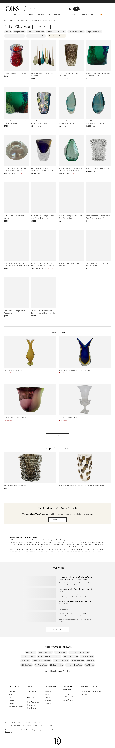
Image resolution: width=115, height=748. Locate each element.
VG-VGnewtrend (75, 551)
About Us (48, 691)
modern (42, 549)
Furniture (30, 15)
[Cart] (109, 9)
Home (6, 20)
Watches (66, 15)
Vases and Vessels (36, 20)
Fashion (75, 15)
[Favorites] (105, 9)
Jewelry (56, 15)
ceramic (63, 542)
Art (48, 15)
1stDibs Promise (68, 700)
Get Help (66, 694)
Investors (48, 701)
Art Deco (80, 549)
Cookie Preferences (39, 725)
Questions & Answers (16, 707)
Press (47, 694)
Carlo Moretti (65, 551)
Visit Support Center (70, 697)
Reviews (48, 704)
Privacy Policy (37, 722)
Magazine (91, 691)
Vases (46, 20)
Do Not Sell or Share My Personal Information (18, 725)
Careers (47, 697)
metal (55, 542)
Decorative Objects (23, 20)
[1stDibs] (11, 8)
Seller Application (33, 702)
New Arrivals (18, 15)
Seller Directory (32, 708)
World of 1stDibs (88, 15)
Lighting (41, 15)
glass (51, 542)
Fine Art (11, 697)
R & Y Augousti (90, 551)
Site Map (49, 725)
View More (57, 436)
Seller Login (31, 705)
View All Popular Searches (57, 671)
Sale (100, 15)
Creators (11, 704)
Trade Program (32, 691)
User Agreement (26, 722)
